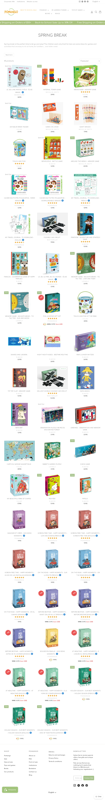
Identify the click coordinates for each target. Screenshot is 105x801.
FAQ (30, 759)
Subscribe (88, 778)
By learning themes (59, 10)
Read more (9, 55)
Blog (30, 775)
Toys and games (9, 765)
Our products (9, 772)
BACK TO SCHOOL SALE (29, 10)
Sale (5, 759)
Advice (57, 13)
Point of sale (33, 762)
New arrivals (8, 762)
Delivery (51, 752)
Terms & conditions (55, 761)
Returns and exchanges (57, 755)
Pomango (43, 10)
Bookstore (32, 768)
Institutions (21, 1)
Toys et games (77, 10)
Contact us (33, 772)
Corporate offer (9, 1)
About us (32, 755)
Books (47, 13)
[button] (85, 92)
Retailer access (32, 1)
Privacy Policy (53, 758)
